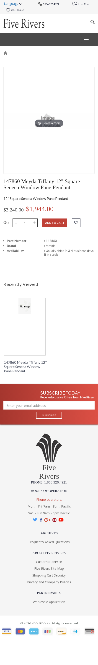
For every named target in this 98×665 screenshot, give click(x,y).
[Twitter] (35, 520)
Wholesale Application (49, 602)
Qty (6, 222)
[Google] (47, 520)
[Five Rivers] (23, 23)
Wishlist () (18, 10)
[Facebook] (40, 520)
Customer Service (49, 561)
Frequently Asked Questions (49, 542)
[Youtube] (61, 520)
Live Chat (84, 3)
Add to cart (54, 222)
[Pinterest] (54, 520)
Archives (49, 533)
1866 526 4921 (51, 3)
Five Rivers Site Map (49, 568)
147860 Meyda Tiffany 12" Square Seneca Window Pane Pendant (25, 366)
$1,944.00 (40, 209)
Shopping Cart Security (49, 575)
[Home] (5, 54)
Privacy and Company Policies (49, 582)
